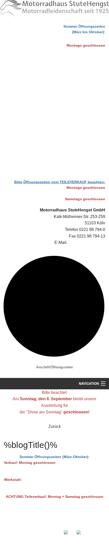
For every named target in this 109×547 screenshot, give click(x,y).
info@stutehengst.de (86, 242)
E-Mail (71, 523)
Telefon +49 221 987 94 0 (49, 523)
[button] (54, 426)
